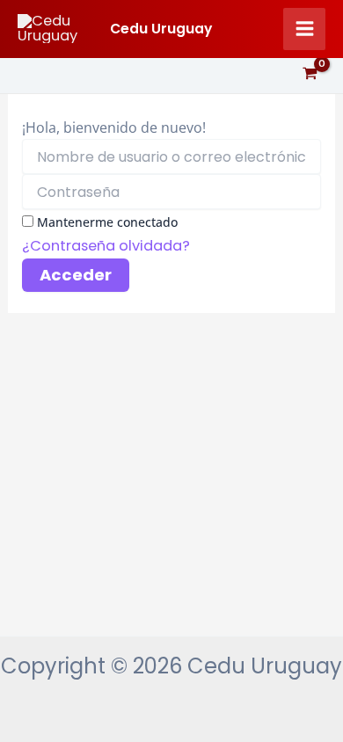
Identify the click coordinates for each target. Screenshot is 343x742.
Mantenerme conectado (107, 222)
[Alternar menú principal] (304, 29)
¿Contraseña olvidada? (106, 246)
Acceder (76, 275)
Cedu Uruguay (161, 28)
